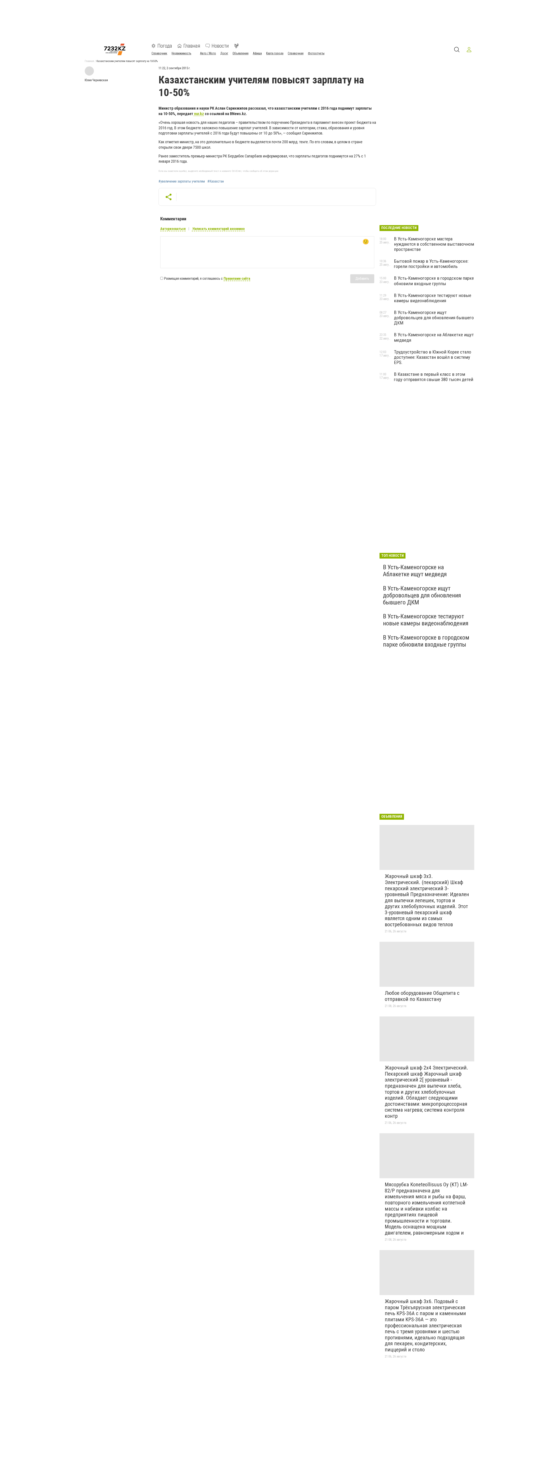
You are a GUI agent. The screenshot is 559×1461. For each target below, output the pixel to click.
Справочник (159, 53)
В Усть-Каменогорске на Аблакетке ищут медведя (415, 571)
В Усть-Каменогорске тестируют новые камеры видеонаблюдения (432, 298)
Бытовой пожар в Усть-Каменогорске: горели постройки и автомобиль (431, 264)
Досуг (224, 53)
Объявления (240, 53)
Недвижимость (181, 53)
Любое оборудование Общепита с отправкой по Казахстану (422, 996)
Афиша (257, 53)
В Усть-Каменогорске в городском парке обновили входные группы (434, 281)
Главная (191, 46)
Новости (220, 46)
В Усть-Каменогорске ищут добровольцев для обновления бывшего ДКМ (434, 318)
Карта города (274, 53)
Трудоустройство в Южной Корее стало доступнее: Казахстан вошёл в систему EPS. (432, 357)
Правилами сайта (237, 278)
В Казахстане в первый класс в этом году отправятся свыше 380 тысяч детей (433, 377)
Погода (164, 46)
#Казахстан (215, 181)
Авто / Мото (208, 53)
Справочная (296, 53)
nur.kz (198, 113)
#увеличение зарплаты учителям (182, 181)
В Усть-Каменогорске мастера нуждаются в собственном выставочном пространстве (434, 244)
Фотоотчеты (316, 53)
